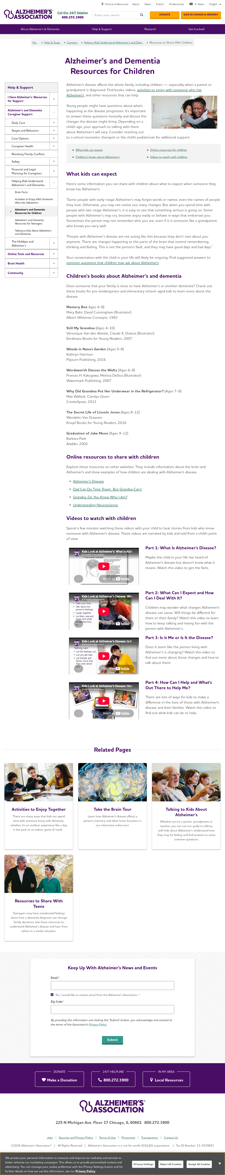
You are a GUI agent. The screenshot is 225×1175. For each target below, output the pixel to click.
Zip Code (57, 1001)
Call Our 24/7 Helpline (72, 12)
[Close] (219, 1163)
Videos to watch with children (168, 157)
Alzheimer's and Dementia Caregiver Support (25, 112)
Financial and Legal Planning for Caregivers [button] (27, 171)
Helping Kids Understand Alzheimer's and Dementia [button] (28, 182)
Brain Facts (21, 192)
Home (36, 42)
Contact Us (171, 1137)
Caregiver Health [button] (22, 146)
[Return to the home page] (28, 14)
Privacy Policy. (86, 1171)
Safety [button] (16, 161)
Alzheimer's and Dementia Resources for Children (30, 211)
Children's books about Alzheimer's (98, 157)
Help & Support (53, 42)
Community (15, 273)
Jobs (50, 1137)
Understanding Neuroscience (95, 505)
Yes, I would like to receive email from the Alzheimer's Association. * (97, 995)
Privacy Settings (143, 1164)
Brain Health (16, 263)
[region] (112, 1163)
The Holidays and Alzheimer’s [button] (22, 243)
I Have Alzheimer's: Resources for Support (27, 99)
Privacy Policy (97, 1024)
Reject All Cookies (171, 1164)
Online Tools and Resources (26, 254)
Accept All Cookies (199, 1164)
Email (54, 977)
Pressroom (128, 1137)
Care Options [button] (20, 138)
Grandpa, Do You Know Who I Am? (100, 497)
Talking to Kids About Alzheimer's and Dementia (33, 232)
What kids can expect (89, 150)
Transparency (149, 1137)
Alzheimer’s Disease (88, 481)
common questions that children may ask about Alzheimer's (112, 262)
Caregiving (73, 42)
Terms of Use (107, 1137)
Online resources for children (168, 150)
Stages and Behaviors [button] (25, 130)
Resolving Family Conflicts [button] (28, 154)
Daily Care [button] (18, 122)
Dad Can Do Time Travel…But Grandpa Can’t (107, 489)
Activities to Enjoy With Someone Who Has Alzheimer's (34, 201)
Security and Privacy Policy (76, 1137)
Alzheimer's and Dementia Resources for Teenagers (29, 222)
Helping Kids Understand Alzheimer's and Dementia (114, 42)
